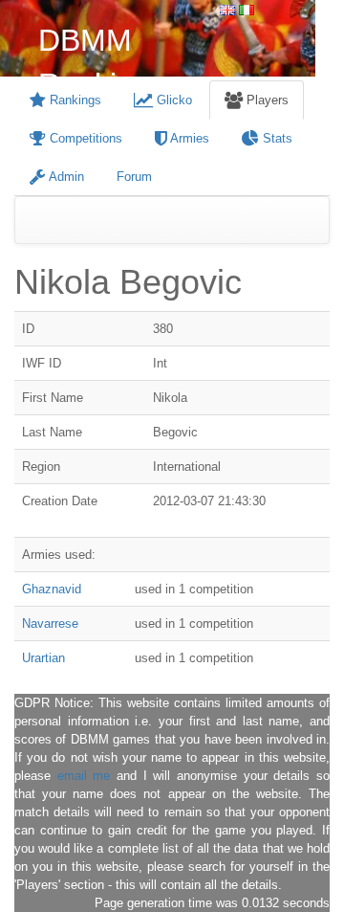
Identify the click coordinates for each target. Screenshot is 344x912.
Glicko (172, 100)
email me (84, 775)
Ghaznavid (51, 589)
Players (266, 100)
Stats (275, 138)
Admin (65, 176)
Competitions (84, 138)
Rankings (73, 100)
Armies (188, 138)
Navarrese (50, 623)
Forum (134, 176)
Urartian (43, 658)
